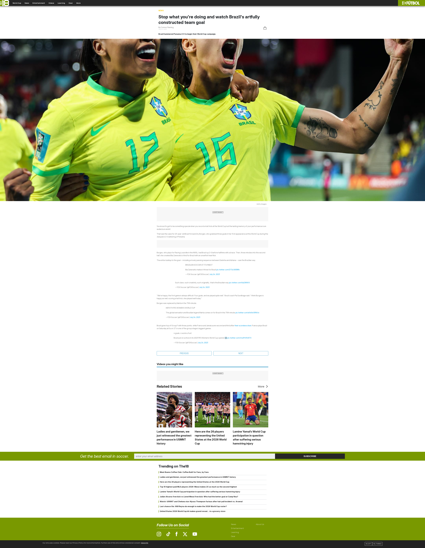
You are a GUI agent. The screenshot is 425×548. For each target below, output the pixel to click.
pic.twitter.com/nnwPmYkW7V (239, 338)
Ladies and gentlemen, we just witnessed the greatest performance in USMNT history (198, 477)
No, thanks (377, 544)
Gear (71, 3)
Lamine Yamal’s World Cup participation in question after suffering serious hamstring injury (200, 492)
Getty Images (262, 204)
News (27, 3)
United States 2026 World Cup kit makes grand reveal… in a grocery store (192, 511)
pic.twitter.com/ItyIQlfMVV (239, 282)
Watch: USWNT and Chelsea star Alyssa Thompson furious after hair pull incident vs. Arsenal (201, 501)
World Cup (17, 3)
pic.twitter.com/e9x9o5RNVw (247, 312)
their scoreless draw (243, 325)
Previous (184, 353)
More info (144, 543)
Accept (368, 544)
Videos (51, 3)
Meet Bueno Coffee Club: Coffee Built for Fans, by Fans (184, 472)
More (78, 3)
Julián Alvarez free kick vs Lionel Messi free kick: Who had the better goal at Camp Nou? (199, 497)
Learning (61, 3)
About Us (260, 524)
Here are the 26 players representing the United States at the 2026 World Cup (194, 482)
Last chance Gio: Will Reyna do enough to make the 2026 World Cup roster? (193, 506)
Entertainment (39, 3)
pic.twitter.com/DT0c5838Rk (228, 269)
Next (240, 353)
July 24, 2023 (215, 274)
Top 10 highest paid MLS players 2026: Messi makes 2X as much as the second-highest (198, 487)
